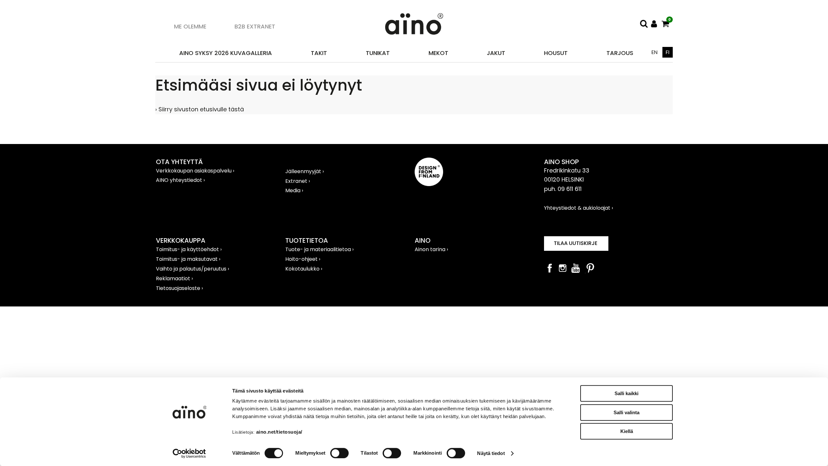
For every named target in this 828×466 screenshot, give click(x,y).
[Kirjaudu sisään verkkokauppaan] (654, 24)
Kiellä (626, 431)
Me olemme (190, 26)
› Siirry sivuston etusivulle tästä (199, 109)
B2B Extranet (254, 26)
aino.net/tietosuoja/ (279, 432)
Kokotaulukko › (303, 268)
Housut (556, 53)
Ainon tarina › (431, 249)
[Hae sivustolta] (643, 24)
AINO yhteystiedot (179, 180)
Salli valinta (626, 412)
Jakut (496, 53)
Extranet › (297, 181)
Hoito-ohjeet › (302, 259)
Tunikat (378, 53)
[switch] (339, 453)
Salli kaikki (626, 393)
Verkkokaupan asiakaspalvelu (194, 170)
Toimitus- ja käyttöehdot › (189, 249)
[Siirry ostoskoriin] (665, 24)
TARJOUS (619, 53)
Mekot (438, 53)
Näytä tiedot (491, 453)
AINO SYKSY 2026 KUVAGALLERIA (225, 53)
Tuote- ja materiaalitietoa (318, 249)
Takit (319, 53)
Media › (294, 190)
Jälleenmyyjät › (304, 171)
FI (668, 52)
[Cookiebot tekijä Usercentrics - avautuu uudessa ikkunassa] (189, 453)
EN (654, 52)
